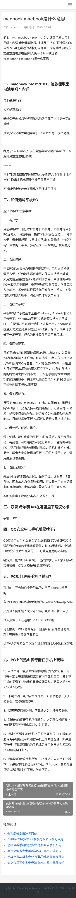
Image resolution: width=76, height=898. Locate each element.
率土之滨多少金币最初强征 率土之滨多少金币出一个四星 (36, 851)
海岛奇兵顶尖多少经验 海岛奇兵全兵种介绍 (35, 863)
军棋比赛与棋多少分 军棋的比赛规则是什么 (35, 857)
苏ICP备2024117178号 (55, 888)
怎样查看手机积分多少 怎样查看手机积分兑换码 (36, 845)
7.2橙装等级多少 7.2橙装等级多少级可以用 (35, 839)
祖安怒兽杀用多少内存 (22, 833)
